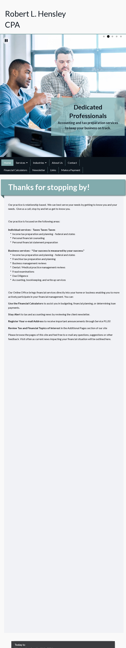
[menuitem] (7, 162)
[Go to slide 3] (112, 36)
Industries (38, 162)
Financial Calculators (15, 170)
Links (53, 170)
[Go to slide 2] (108, 36)
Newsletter (38, 170)
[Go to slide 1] (103, 36)
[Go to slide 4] (116, 36)
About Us (57, 162)
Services (20, 162)
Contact (72, 162)
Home (7, 162)
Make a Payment (70, 170)
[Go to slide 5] (121, 36)
